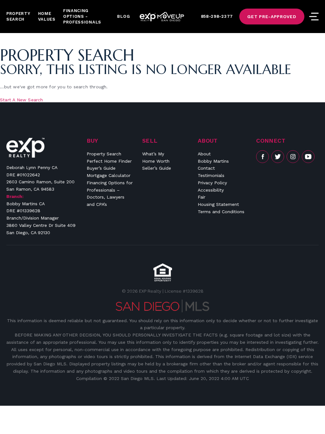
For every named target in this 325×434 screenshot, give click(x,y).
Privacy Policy (212, 182)
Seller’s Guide (156, 168)
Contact (206, 168)
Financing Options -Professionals (82, 16)
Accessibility (211, 190)
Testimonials (211, 175)
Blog (123, 16)
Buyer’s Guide (101, 168)
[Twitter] (277, 156)
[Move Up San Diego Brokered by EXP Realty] (162, 16)
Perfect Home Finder (109, 161)
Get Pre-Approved (271, 16)
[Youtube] (308, 156)
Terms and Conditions (221, 211)
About (204, 153)
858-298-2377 (217, 16)
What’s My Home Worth (155, 157)
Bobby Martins (213, 161)
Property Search (18, 16)
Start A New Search (21, 99)
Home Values (47, 16)
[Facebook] (262, 156)
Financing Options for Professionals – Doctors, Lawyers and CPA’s (110, 193)
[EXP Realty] (25, 148)
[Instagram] (293, 156)
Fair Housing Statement (218, 200)
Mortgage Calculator (108, 175)
